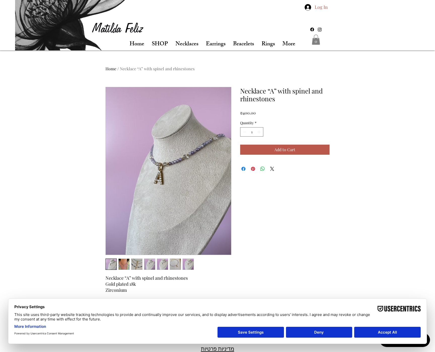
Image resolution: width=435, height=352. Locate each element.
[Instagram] (319, 29)
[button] (316, 40)
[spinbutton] (251, 131)
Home (110, 68)
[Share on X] (272, 169)
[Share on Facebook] (243, 169)
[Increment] (259, 131)
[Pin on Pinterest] (253, 169)
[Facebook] (312, 29)
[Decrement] (244, 131)
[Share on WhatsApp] (263, 169)
